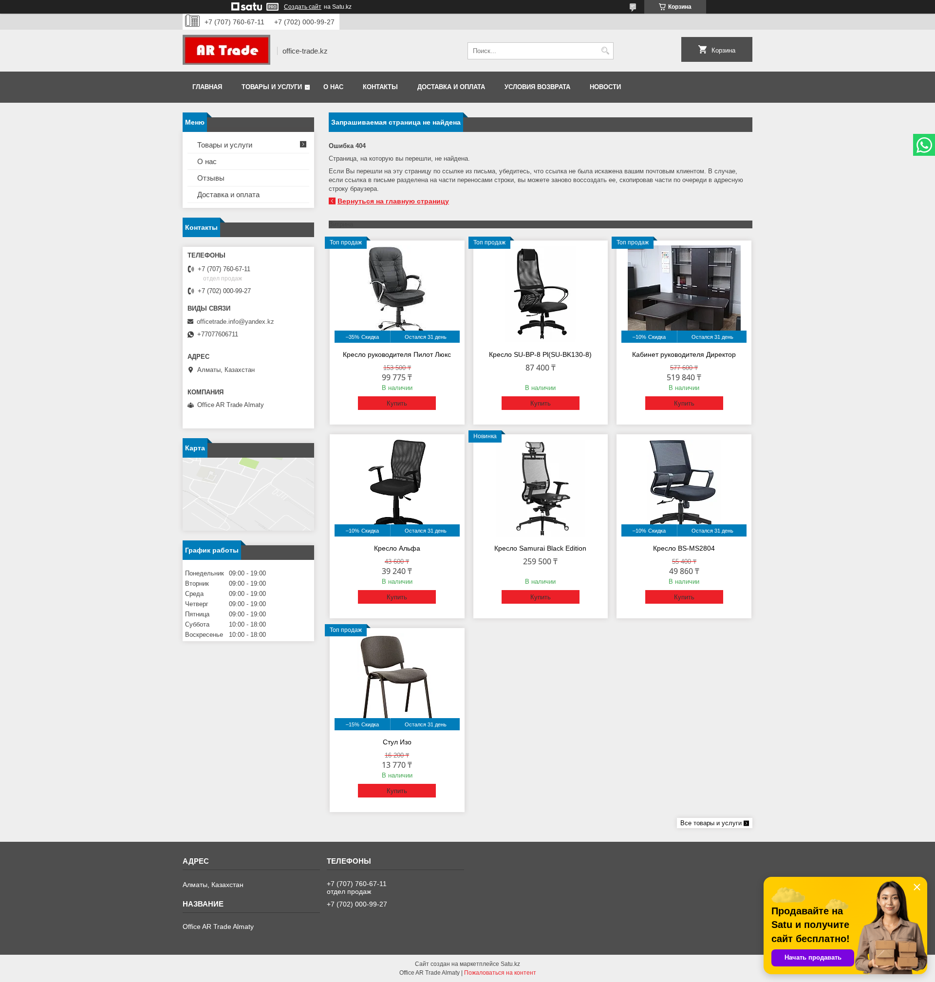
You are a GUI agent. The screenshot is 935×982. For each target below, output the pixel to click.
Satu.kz (510, 964)
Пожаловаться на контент (500, 972)
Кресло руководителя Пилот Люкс (397, 354)
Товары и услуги (272, 87)
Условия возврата (537, 87)
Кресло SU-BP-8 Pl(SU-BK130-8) (540, 354)
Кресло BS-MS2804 (684, 548)
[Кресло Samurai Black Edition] (540, 488)
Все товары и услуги (711, 823)
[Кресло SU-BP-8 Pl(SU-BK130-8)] (540, 294)
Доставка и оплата (451, 87)
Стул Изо (397, 742)
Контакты (380, 87)
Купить (397, 403)
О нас (333, 87)
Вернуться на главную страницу (393, 201)
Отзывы (210, 178)
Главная (207, 87)
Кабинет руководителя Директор (684, 354)
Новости (605, 87)
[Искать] (605, 50)
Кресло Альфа (397, 548)
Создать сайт (302, 6)
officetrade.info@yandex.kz (235, 321)
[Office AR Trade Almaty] (226, 51)
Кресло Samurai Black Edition (540, 548)
